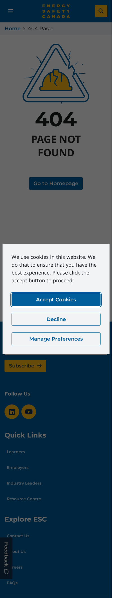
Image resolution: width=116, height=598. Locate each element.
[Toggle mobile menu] (11, 11)
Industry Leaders (24, 483)
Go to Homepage (56, 183)
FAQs (12, 582)
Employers (17, 467)
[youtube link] (28, 411)
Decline (56, 319)
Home (13, 28)
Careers (15, 567)
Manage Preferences (56, 339)
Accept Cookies (56, 300)
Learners (16, 451)
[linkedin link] (12, 411)
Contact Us (18, 535)
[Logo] (56, 11)
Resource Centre (24, 498)
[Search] (101, 11)
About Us (16, 551)
